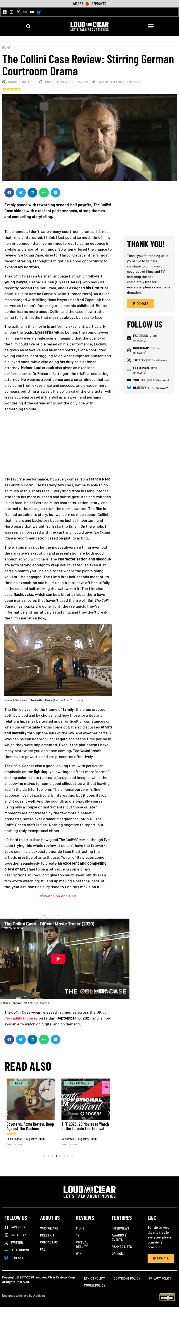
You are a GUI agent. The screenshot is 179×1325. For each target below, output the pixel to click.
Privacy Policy (160, 1278)
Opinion (117, 1254)
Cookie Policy (94, 1285)
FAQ (42, 1249)
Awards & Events (119, 1237)
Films (6, 47)
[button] (28, 26)
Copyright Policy (127, 1278)
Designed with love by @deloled (24, 1295)
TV (78, 1235)
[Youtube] (32, 12)
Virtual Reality (82, 1244)
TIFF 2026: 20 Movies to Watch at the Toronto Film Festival (85, 1126)
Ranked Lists (122, 1247)
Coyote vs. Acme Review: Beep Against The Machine (30, 1126)
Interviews (120, 1228)
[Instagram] (12, 12)
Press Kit (47, 1235)
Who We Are (49, 1228)
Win (78, 1254)
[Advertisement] (58, 445)
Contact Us (49, 1242)
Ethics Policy (94, 1278)
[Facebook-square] (5, 12)
